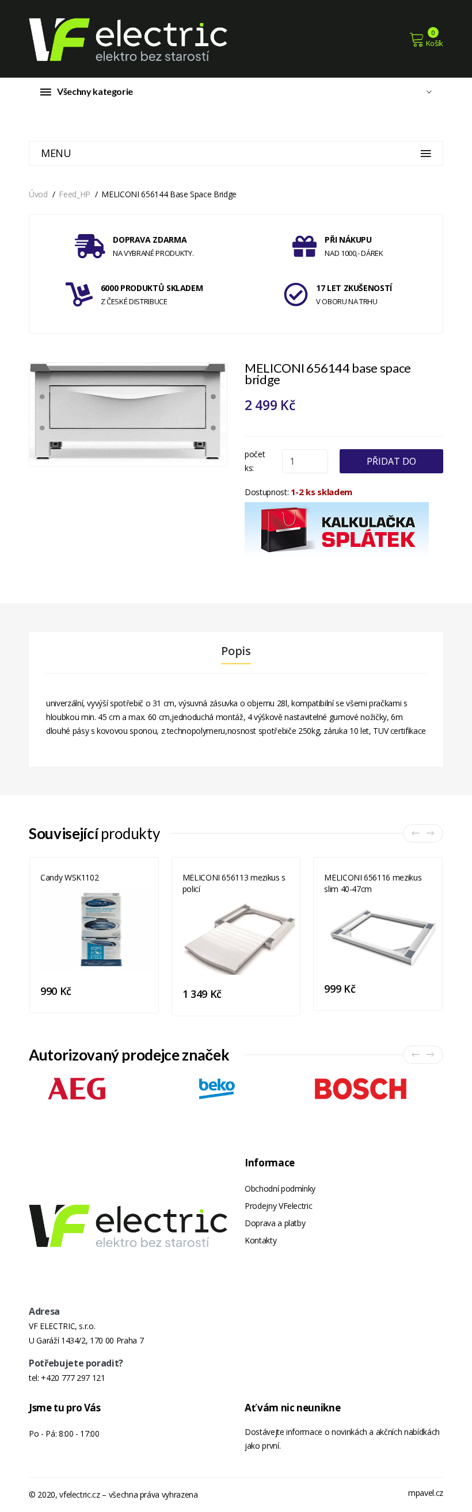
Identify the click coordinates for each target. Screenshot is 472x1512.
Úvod (38, 194)
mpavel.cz (425, 1492)
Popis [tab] (235, 651)
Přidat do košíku (391, 464)
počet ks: (255, 461)
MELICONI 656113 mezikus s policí (234, 883)
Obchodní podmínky (280, 1188)
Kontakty (260, 1240)
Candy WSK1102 (69, 877)
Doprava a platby (275, 1223)
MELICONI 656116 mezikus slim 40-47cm (372, 883)
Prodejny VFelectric (278, 1205)
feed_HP (74, 194)
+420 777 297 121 (73, 1377)
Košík (434, 43)
